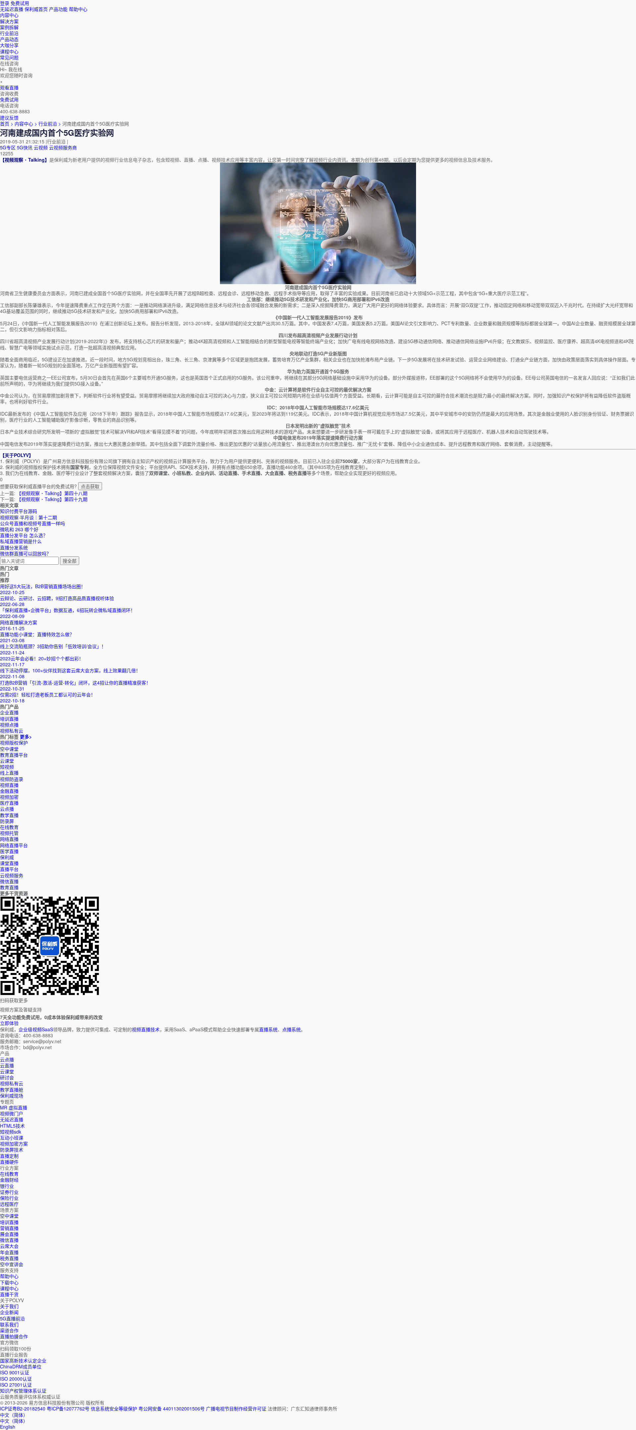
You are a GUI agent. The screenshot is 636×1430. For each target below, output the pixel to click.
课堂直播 (9, 863)
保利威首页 (36, 9)
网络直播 (9, 839)
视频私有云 (11, 1083)
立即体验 (9, 1023)
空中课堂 (9, 748)
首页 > (6, 123)
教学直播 (9, 815)
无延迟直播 (11, 9)
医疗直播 (9, 802)
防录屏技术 (11, 1149)
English (7, 1426)
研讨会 (7, 1077)
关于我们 (9, 1306)
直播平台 (9, 869)
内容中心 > (26, 123)
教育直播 (9, 887)
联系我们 (9, 1324)
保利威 (7, 857)
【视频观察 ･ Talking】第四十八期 (52, 493)
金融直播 (9, 791)
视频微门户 (11, 1113)
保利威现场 (11, 1095)
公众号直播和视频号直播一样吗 (32, 523)
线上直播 (9, 772)
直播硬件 (9, 1161)
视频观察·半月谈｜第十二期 (28, 517)
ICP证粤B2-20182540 (22, 1408)
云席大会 (9, 1246)
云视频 (41, 147)
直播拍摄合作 (14, 1336)
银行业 (7, 1186)
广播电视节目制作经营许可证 (236, 1408)
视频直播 (9, 785)
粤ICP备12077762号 (68, 1408)
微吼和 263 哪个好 (19, 529)
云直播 (7, 1065)
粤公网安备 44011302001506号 (171, 1408)
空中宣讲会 (11, 1264)
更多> (26, 736)
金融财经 (9, 1179)
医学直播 (9, 851)
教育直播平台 (14, 754)
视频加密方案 (14, 1143)
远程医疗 (9, 1203)
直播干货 (9, 1294)
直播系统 (268, 1029)
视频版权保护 (14, 742)
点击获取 (90, 486)
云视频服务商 (63, 147)
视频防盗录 (11, 779)
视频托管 (9, 833)
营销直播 (9, 1228)
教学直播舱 (11, 1089)
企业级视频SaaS (36, 1029)
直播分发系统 (14, 547)
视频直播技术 (146, 1029)
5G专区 (8, 147)
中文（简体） (14, 1420)
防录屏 (7, 821)
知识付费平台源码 (18, 511)
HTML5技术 (12, 1125)
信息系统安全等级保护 (114, 1408)
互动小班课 (11, 1137)
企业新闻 (9, 1312)
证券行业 (9, 1192)
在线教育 (9, 827)
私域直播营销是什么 (21, 541)
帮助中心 (78, 9)
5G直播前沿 (12, 1318)
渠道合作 (9, 1330)
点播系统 (291, 1029)
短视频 (7, 766)
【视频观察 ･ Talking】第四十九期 (52, 499)
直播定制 (9, 1155)
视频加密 (9, 796)
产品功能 (58, 9)
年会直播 (9, 1252)
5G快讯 (24, 147)
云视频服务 (11, 875)
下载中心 (9, 1282)
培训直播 (9, 1222)
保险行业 (9, 1198)
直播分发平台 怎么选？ (24, 535)
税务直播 (9, 1258)
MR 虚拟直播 (13, 1107)
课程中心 (9, 1288)
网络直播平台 (14, 845)
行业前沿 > (50, 123)
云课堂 (7, 760)
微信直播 (9, 881)
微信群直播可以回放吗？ (25, 553)
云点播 (7, 808)
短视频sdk (10, 1131)
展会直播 (9, 1234)
